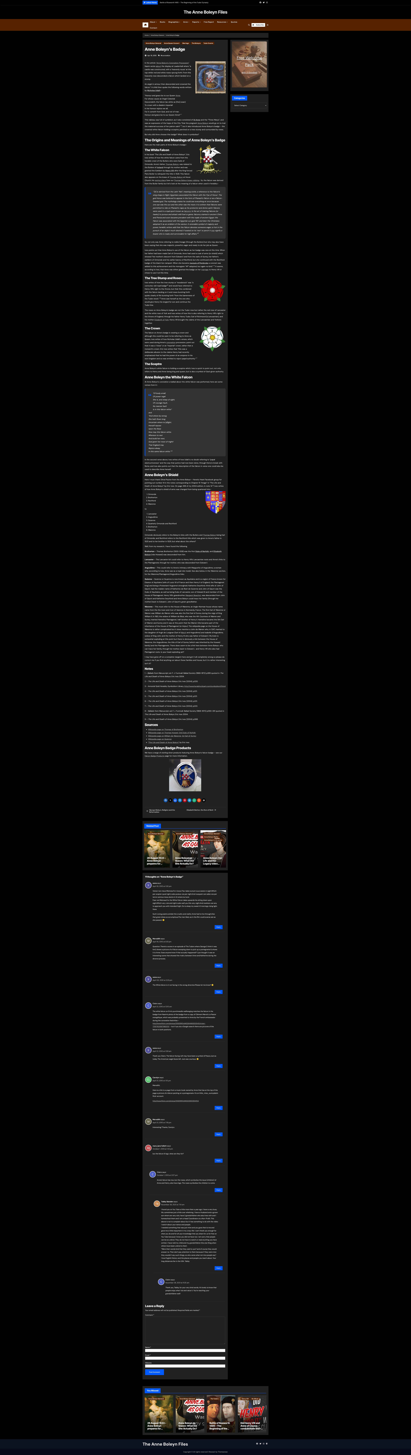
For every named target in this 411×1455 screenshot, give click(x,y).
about (158, 66)
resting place (160, 180)
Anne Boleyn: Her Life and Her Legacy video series (212, 862)
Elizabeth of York (161, 320)
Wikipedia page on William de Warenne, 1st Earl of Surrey (172, 736)
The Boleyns (196, 43)
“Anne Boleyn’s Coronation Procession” (172, 63)
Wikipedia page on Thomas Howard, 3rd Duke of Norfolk (172, 733)
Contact (153, 28)
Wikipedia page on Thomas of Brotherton (165, 729)
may (213, 230)
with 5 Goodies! (249, 72)
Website (148, 1363)
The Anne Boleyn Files (205, 12)
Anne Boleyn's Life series (213, 840)
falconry (187, 211)
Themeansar (223, 1452)
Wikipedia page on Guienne (160, 739)
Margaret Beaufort (193, 595)
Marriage (185, 43)
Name (148, 1347)
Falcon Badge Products (154, 756)
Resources (222, 22)
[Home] (145, 24)
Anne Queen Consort (171, 43)
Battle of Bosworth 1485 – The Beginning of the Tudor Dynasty (219, 1427)
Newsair (212, 1452)
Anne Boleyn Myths (211, 837)
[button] (267, 25)
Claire (155, 1003)
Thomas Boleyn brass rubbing (186, 180)
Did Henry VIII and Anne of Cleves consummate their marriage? (250, 1427)
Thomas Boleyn (172, 164)
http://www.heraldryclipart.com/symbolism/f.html (205, 686)
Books (162, 22)
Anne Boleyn (203, 123)
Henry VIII (245, 1399)
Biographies (173, 22)
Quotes (234, 22)
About (153, 22)
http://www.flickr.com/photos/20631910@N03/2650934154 (176, 1101)
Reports (196, 22)
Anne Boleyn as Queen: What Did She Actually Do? (184, 861)
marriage (204, 269)
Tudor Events (208, 43)
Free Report (209, 22)
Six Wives (255, 1399)
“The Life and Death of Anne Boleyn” (163, 742)
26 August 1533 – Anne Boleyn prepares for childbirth (156, 862)
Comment (149, 1315)
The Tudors (215, 1399)
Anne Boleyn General (153, 43)
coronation (166, 55)
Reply (219, 927)
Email (148, 1355)
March (183, 632)
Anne (185, 22)
